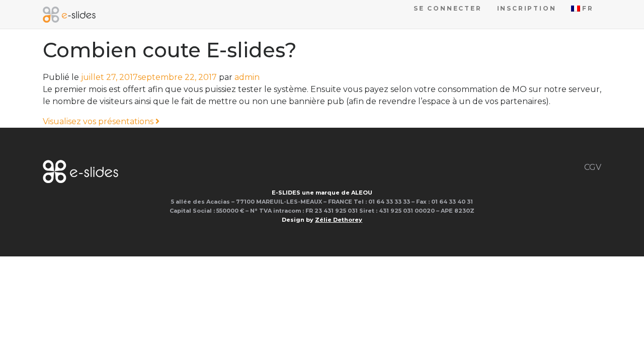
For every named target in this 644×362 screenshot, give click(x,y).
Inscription (526, 8)
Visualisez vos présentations (99, 121)
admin (247, 77)
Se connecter (448, 8)
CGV (592, 167)
